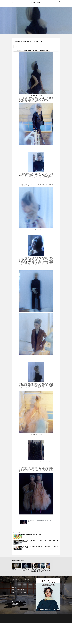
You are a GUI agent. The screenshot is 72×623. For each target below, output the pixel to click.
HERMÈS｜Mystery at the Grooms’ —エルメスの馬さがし (32, 534)
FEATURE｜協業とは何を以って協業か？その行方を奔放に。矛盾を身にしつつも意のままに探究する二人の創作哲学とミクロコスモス (40, 541)
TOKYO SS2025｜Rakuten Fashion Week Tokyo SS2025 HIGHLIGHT (26, 569)
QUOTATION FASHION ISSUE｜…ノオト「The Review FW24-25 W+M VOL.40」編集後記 (45, 570)
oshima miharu (15, 617)
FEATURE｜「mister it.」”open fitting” (15, 569)
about (14, 616)
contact (14, 617)
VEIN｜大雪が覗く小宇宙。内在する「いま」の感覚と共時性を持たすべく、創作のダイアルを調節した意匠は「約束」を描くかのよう (40, 547)
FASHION (20, 534)
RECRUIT (14, 618)
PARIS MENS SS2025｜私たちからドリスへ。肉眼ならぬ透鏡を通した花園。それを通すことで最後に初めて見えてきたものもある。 (36, 570)
